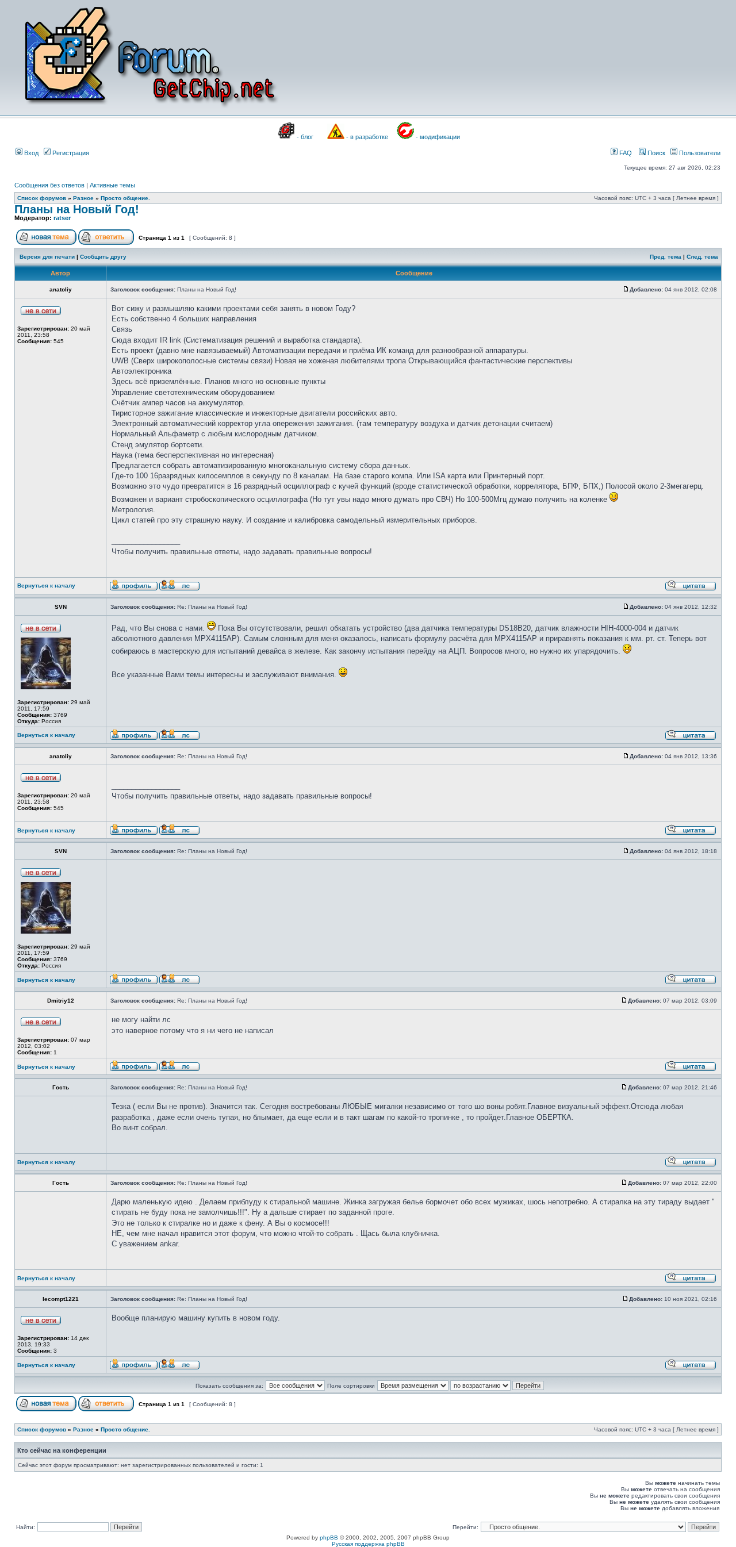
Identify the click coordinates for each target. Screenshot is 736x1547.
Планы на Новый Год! (76, 209)
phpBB (329, 1537)
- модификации (438, 136)
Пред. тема (665, 257)
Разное (83, 198)
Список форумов (41, 198)
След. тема (702, 257)
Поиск (655, 152)
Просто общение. (125, 198)
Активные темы (112, 185)
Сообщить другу (103, 257)
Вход (30, 152)
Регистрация (70, 152)
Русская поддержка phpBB (368, 1544)
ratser (62, 217)
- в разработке (367, 136)
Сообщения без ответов (49, 185)
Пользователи (698, 152)
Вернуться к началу (46, 585)
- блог (305, 136)
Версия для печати (47, 257)
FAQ (625, 152)
